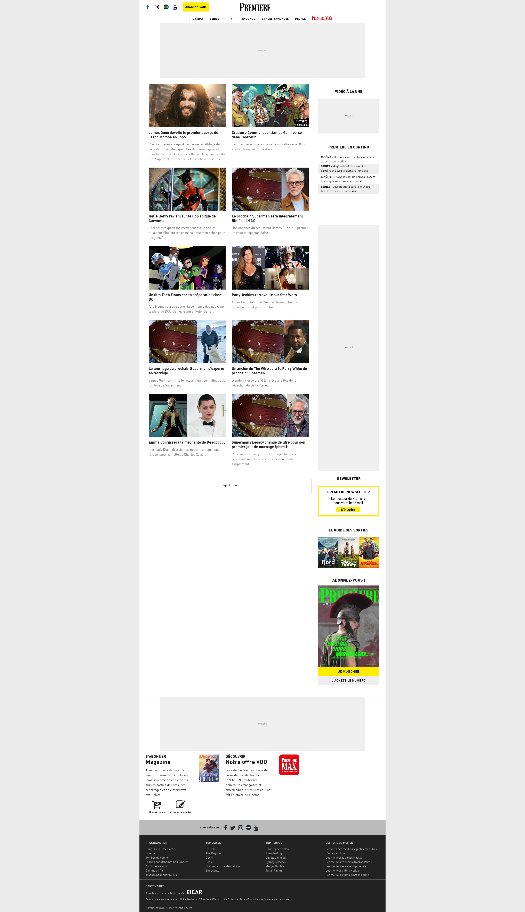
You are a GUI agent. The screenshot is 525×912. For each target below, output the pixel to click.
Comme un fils (155, 870)
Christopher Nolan (277, 849)
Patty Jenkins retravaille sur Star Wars (264, 295)
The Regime (213, 853)
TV (231, 18)
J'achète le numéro (348, 681)
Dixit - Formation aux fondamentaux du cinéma (266, 899)
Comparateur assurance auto (161, 899)
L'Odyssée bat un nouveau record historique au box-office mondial (348, 179)
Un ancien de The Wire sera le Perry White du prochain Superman (269, 370)
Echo (209, 862)
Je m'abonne (348, 671)
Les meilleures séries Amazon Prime (349, 862)
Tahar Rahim (274, 870)
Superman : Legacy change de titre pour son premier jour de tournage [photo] (268, 444)
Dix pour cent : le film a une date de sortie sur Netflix (347, 159)
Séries (214, 18)
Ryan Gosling (274, 853)
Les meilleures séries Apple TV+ (346, 866)
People (300, 18)
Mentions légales (155, 907)
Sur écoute (212, 870)
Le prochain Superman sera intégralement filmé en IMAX (267, 218)
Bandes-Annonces (275, 18)
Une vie (150, 853)
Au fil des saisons (157, 866)
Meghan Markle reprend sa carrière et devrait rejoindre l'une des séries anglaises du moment (344, 169)
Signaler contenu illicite (179, 907)
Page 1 (225, 485)
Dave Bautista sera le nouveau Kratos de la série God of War (345, 189)
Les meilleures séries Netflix (344, 857)
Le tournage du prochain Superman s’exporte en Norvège (186, 370)
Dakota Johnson (276, 857)
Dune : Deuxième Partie (160, 849)
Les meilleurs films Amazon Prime (347, 874)
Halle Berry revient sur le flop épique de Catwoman (182, 218)
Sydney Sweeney (276, 862)
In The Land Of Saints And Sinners (167, 862)
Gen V (209, 857)
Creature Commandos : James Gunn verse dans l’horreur (267, 134)
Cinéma (198, 18)
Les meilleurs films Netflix (342, 870)
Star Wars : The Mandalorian (223, 866)
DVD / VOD (248, 18)
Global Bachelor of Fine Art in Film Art (200, 899)
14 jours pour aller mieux (161, 874)
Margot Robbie (275, 866)
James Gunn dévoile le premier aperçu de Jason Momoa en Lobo (183, 134)
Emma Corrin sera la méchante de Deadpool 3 (187, 442)
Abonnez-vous (196, 7)
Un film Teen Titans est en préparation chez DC (185, 297)
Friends (211, 849)
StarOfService (230, 899)
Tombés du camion (157, 857)
